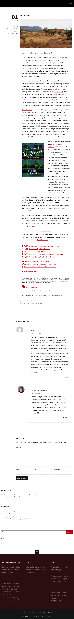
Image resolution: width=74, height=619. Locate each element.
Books (16, 29)
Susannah (15, 26)
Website (57, 469)
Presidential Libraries (8, 515)
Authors (11, 29)
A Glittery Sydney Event (9, 513)
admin (3, 538)
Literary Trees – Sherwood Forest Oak (14, 517)
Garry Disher (53, 301)
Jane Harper (30, 303)
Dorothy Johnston (44, 301)
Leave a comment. (32, 287)
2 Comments (14, 33)
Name (18, 469)
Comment (19, 447)
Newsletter (15, 31)
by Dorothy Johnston (46, 254)
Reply (66, 377)
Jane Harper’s (35, 112)
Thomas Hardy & (17, 519)
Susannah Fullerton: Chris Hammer (36, 261)
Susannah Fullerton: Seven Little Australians (40, 267)
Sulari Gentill (58, 92)
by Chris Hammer (39, 249)
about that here (42, 240)
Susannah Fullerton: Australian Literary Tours (40, 264)
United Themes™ (47, 616)
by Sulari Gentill (44, 246)
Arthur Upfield (26, 301)
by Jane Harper (37, 251)
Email (37, 469)
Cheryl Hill (50, 612)
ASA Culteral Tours (31, 271)
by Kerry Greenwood (43, 257)
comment (32, 226)
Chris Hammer (27, 110)
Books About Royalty (8, 511)
